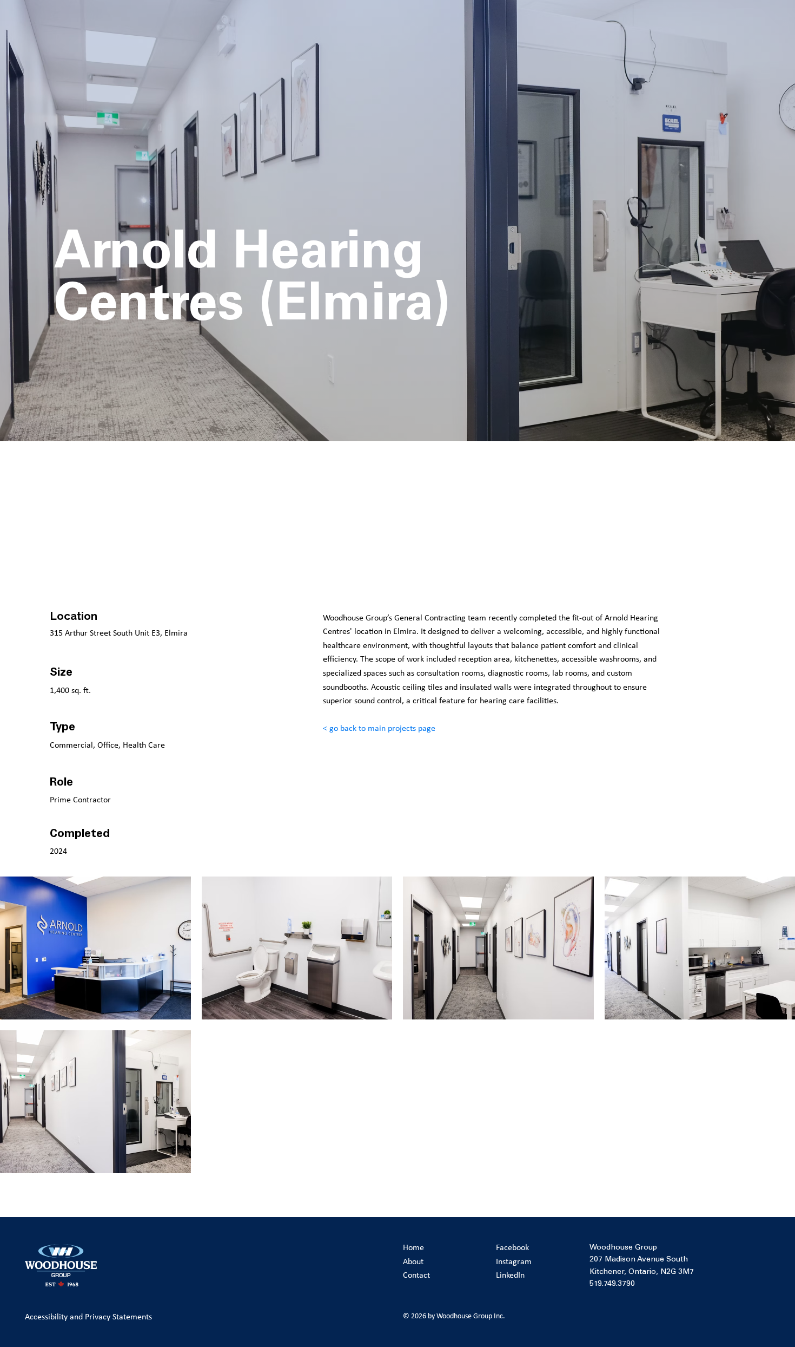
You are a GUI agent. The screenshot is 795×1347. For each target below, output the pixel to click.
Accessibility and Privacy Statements (88, 1316)
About (413, 1261)
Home (413, 1247)
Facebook (512, 1247)
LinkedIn (510, 1275)
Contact (416, 1275)
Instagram (514, 1261)
